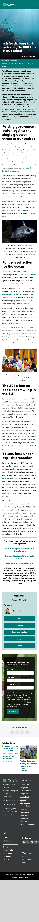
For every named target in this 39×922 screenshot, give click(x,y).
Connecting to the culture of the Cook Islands (10, 756)
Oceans (19, 646)
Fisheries (19, 625)
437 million (18, 194)
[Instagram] (32, 842)
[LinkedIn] (24, 842)
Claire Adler (17, 611)
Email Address (12, 670)
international (15, 284)
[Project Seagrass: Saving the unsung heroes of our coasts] (28, 746)
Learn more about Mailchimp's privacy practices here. (19, 704)
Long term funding (19, 632)
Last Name (11, 684)
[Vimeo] (36, 842)
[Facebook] (28, 842)
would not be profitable (28, 275)
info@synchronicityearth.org (12, 801)
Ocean (19, 639)
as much (25, 210)
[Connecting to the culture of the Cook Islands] (10, 746)
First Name (11, 677)
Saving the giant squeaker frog (20, 563)
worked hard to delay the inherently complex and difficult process (19, 446)
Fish (19, 619)
